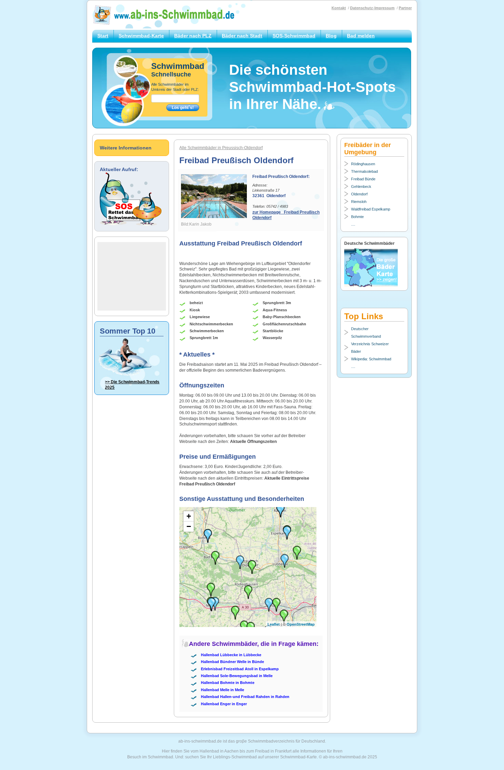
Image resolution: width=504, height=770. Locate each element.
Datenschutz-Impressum (372, 8)
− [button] (189, 526)
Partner (405, 8)
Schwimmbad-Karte (141, 35)
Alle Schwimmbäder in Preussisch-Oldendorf (221, 147)
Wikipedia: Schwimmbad (371, 359)
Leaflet (273, 624)
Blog (331, 35)
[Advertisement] (131, 276)
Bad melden (361, 35)
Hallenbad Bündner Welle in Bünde (232, 662)
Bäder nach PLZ (193, 35)
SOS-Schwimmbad (294, 35)
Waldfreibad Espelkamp (370, 209)
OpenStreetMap (301, 624)
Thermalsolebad (364, 171)
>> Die (132, 385)
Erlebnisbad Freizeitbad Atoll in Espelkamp (240, 669)
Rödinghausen (363, 164)
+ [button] (189, 516)
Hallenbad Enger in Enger (224, 704)
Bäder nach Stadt (242, 35)
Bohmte (357, 217)
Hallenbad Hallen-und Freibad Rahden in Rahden (245, 697)
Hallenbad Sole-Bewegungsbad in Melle (237, 676)
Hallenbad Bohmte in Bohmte (227, 683)
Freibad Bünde (363, 179)
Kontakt (339, 8)
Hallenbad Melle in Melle (222, 690)
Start (102, 35)
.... (353, 224)
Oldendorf (359, 194)
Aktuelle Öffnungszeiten (253, 441)
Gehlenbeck (361, 186)
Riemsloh (359, 202)
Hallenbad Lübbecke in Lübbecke (231, 655)
